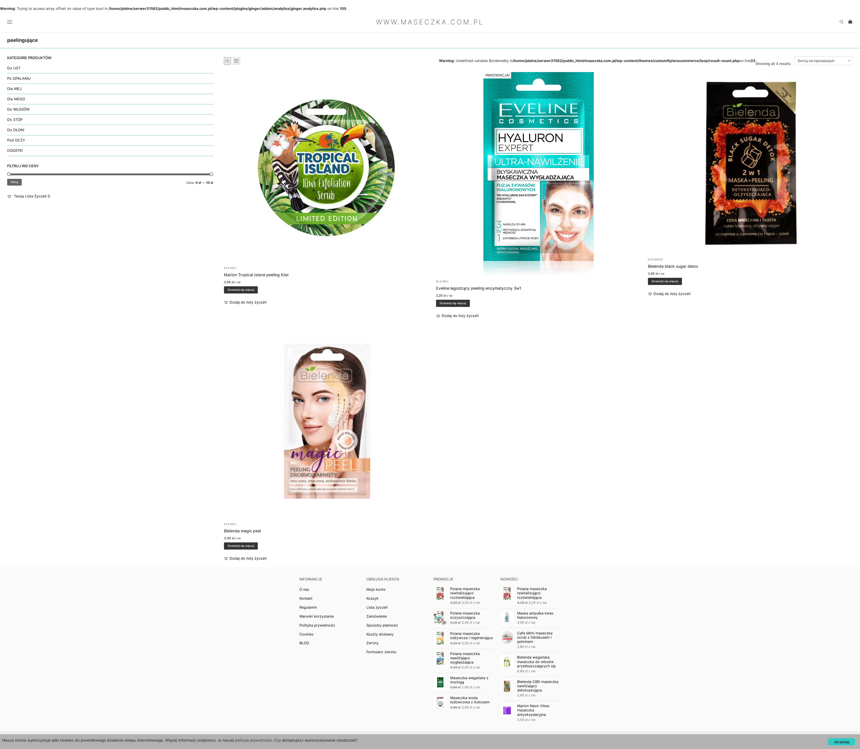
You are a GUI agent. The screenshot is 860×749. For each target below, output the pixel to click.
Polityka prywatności (317, 625)
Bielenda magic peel (242, 531)
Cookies (306, 634)
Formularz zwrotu (381, 652)
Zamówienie (376, 616)
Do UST (13, 68)
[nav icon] (10, 22)
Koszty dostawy (379, 634)
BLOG (304, 643)
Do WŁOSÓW (18, 109)
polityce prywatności (253, 740)
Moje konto (376, 589)
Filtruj (14, 182)
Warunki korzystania (316, 616)
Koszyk (372, 598)
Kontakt (305, 598)
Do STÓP (15, 119)
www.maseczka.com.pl (430, 22)
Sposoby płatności (382, 625)
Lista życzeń (377, 607)
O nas (304, 589)
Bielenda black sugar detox (673, 266)
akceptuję (841, 742)
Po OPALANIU (19, 78)
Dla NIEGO (655, 259)
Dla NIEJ (230, 268)
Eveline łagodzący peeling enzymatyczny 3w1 (478, 288)
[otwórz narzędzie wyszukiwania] (842, 22)
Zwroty (372, 643)
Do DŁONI (15, 130)
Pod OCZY (16, 140)
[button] (245, 302)
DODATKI (15, 150)
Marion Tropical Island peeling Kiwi (256, 274)
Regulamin (308, 607)
